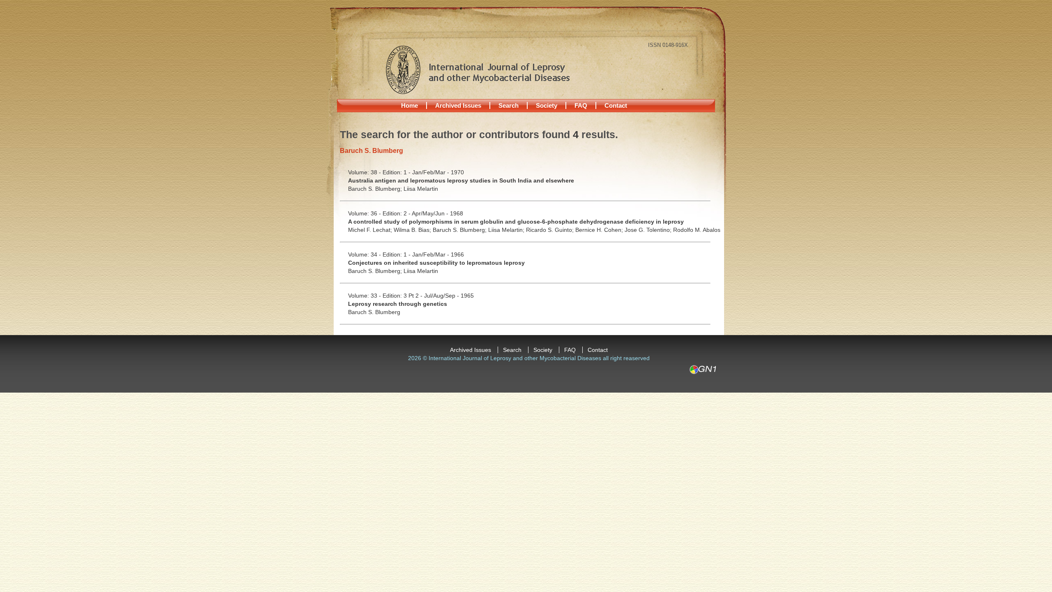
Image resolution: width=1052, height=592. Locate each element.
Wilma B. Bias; (413, 230)
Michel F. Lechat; (371, 230)
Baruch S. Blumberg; (376, 188)
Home (409, 105)
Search (508, 105)
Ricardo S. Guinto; (550, 230)
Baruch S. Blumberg (374, 312)
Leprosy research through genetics (397, 304)
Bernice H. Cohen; (600, 230)
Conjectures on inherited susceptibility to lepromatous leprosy (436, 262)
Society (546, 105)
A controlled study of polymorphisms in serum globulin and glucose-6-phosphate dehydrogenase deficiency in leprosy (516, 221)
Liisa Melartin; (507, 230)
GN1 (702, 370)
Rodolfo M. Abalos (696, 230)
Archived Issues (458, 105)
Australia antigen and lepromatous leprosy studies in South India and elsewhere (461, 180)
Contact (615, 105)
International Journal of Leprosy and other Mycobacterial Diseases (477, 69)
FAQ (580, 105)
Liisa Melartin (421, 188)
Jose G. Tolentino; (649, 230)
